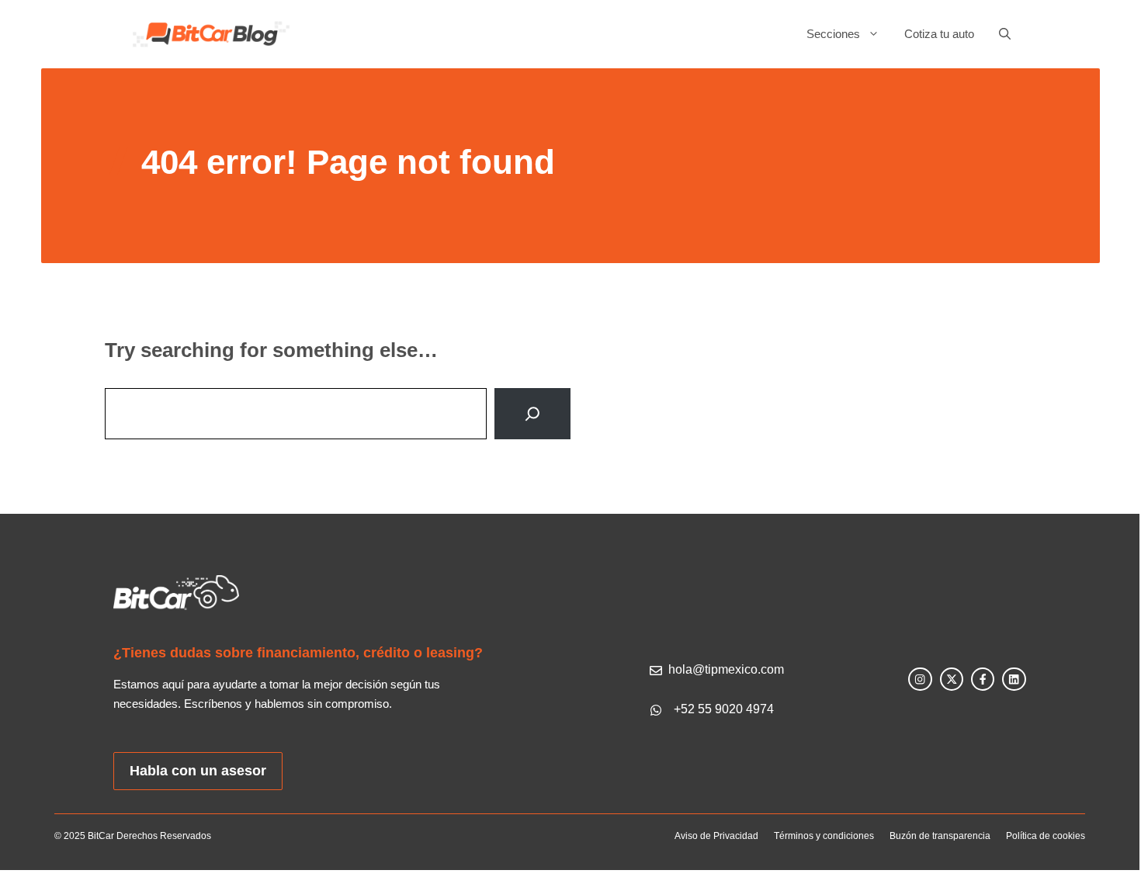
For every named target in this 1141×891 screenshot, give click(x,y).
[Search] (532, 413)
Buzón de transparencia (940, 835)
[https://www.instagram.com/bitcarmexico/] (919, 679)
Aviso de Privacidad (716, 835)
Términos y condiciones (824, 835)
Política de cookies (1045, 835)
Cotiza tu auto (939, 33)
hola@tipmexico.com (726, 669)
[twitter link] (951, 679)
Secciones (833, 33)
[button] (999, 34)
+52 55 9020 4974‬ (724, 709)
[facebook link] (982, 679)
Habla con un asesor (198, 770)
